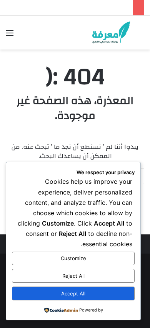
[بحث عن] (140, 35)
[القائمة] (9, 35)
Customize (73, 258)
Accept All (73, 293)
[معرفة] (105, 32)
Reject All (73, 276)
